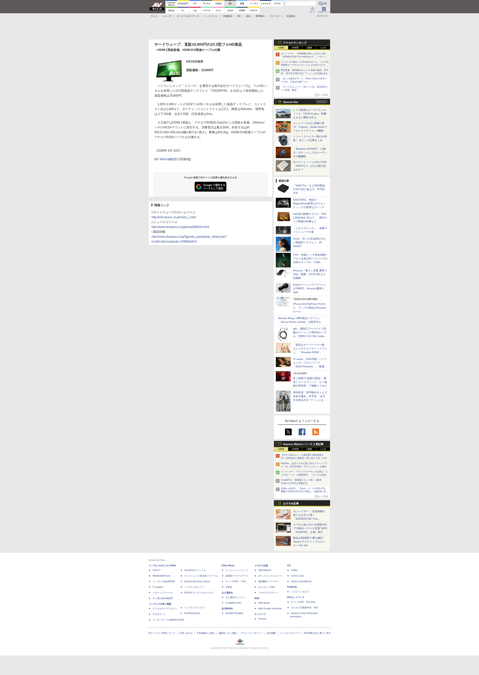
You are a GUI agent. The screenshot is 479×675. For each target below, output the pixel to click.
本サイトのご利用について (161, 633)
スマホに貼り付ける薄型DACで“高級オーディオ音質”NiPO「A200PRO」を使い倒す (310, 528)
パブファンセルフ (300, 591)
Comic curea (297, 576)
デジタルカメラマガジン (164, 608)
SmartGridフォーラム (195, 570)
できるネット (159, 614)
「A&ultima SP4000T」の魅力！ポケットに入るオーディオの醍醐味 (310, 152)
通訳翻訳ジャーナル (268, 581)
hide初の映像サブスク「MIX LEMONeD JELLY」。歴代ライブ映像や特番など (310, 217)
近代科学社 (227, 608)
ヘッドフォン (211, 16)
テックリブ (260, 614)
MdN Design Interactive (270, 608)
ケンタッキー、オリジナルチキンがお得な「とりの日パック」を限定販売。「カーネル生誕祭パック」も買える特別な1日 (304, 474)
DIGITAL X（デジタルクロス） (199, 592)
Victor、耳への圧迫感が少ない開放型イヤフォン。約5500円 (309, 242)
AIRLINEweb (264, 570)
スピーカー (275, 16)
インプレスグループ (290, 633)
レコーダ (167, 16)
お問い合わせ (186, 633)
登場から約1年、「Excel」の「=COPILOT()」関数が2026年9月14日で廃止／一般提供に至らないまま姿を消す (304, 491)
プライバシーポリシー (251, 633)
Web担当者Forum (161, 576)
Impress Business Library (197, 581)
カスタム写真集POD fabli (304, 607)
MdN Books (264, 603)
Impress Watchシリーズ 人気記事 (303, 444)
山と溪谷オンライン (235, 597)
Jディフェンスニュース (270, 576)
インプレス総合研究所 (163, 581)
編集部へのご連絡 (228, 633)
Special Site (290, 101)
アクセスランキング (295, 42)
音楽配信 (290, 16)
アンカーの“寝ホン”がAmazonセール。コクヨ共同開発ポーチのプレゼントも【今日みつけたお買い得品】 (305, 65)
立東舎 (228, 587)
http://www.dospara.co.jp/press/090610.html (180, 226)
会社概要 (271, 633)
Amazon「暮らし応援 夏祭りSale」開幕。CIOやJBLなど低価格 (310, 274)
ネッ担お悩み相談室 (162, 598)
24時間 (295, 47)
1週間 (309, 47)
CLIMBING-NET (233, 603)
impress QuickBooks (301, 581)
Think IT (156, 570)
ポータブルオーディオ (188, 16)
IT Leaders (157, 587)
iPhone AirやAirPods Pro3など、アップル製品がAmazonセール (309, 307)
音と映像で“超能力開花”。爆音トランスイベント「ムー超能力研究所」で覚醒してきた (310, 382)
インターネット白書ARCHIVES (168, 619)
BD (239, 16)
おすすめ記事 (291, 503)
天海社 (294, 570)
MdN (256, 598)
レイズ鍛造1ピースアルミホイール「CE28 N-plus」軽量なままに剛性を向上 (309, 113)
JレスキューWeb (266, 587)
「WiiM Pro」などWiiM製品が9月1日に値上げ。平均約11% (309, 189)
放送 (248, 16)
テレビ (154, 16)
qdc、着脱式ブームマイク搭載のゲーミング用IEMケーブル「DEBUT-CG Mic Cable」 (310, 332)
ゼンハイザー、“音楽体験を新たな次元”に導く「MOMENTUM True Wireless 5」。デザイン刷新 (305, 56)
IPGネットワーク (295, 597)
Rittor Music (228, 565)
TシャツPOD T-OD (235, 581)
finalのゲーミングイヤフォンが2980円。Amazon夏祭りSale (310, 288)
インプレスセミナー (194, 587)
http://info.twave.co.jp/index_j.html (174, 217)
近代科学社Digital (234, 613)
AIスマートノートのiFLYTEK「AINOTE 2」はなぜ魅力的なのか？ (310, 166)
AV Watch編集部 (166, 159)
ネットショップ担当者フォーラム (201, 576)
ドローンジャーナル (162, 592)
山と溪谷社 (227, 592)
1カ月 (323, 47)
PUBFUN (292, 587)
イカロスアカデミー (268, 592)
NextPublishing (192, 613)
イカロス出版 (261, 565)
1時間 (281, 47)
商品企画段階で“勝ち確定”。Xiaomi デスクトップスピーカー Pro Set (309, 541)
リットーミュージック (236, 570)
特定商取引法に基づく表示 (317, 633)
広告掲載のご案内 (206, 633)
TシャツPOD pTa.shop (303, 602)
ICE (289, 565)
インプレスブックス (194, 607)
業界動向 (260, 16)
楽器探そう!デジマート (236, 576)
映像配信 (227, 16)
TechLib (262, 619)
